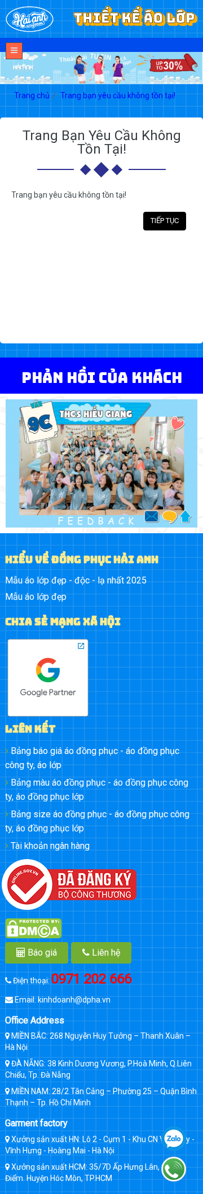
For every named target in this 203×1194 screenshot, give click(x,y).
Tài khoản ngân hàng (49, 845)
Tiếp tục (165, 220)
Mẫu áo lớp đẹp (36, 596)
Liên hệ (105, 952)
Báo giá (41, 952)
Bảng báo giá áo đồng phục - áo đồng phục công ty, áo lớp (92, 758)
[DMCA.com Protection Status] (101, 928)
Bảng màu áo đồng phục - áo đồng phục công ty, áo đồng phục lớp (96, 789)
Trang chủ (32, 95)
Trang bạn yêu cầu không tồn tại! (117, 95)
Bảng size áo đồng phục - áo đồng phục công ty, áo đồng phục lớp (97, 821)
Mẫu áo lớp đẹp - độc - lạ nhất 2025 (76, 580)
